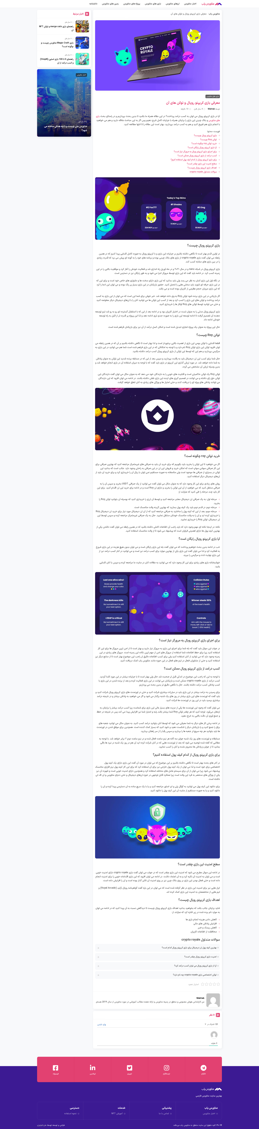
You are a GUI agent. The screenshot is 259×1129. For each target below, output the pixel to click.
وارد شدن (102, 1024)
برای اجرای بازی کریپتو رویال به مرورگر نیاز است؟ (195, 151)
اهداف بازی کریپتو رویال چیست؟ (202, 167)
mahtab (211, 109)
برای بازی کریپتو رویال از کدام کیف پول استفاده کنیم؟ (194, 159)
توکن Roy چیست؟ (208, 139)
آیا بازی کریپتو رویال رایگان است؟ (202, 147)
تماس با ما (164, 1113)
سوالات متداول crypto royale (203, 172)
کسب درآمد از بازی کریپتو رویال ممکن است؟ (197, 155)
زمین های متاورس (110, 3)
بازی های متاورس (153, 3)
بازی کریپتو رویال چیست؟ (205, 135)
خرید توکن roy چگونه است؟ (204, 143)
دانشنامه (93, 3)
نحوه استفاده (70, 1113)
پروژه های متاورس (131, 3)
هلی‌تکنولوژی (41, 1125)
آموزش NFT (117, 1113)
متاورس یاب (214, 14)
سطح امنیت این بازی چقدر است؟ (202, 163)
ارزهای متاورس (172, 3)
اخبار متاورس (190, 3)
